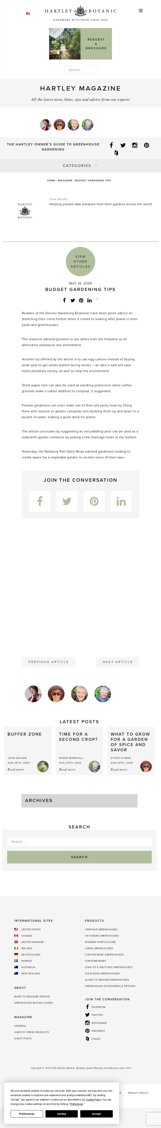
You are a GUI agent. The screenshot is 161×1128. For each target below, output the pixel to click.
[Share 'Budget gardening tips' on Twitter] (72, 300)
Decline (61, 1113)
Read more (16, 769)
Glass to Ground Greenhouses (107, 979)
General (20, 1025)
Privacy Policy (138, 1093)
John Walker (17, 758)
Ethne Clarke (121, 758)
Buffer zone (25, 734)
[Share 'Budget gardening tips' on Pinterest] (81, 300)
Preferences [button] (76, 1104)
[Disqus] (80, 586)
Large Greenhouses (99, 948)
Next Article (118, 662)
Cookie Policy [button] (93, 1099)
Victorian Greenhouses (102, 935)
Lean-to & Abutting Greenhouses (108, 967)
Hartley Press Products (31, 1032)
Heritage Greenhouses (101, 929)
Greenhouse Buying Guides (33, 1002)
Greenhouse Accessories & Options (110, 986)
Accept (96, 1113)
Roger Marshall (71, 758)
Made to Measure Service (32, 996)
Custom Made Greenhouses (104, 954)
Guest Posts (23, 1038)
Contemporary (95, 960)
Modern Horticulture (100, 942)
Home (51, 180)
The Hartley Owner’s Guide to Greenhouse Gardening (53, 147)
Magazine (65, 180)
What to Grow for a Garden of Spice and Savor (130, 742)
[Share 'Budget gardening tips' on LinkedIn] (89, 300)
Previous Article (49, 662)
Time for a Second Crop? (78, 737)
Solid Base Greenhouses (102, 973)
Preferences (26, 1113)
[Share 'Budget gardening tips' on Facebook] (64, 300)
